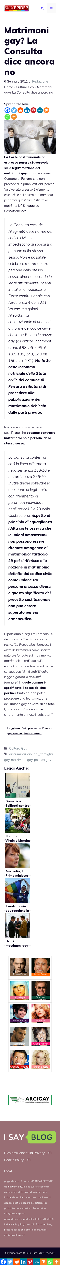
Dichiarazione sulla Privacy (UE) (28, 1153)
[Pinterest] (33, 110)
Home (8, 87)
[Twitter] (14, 110)
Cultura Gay (25, 87)
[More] (14, 117)
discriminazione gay (24, 754)
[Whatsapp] (7, 117)
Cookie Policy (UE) (17, 1160)
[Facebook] (7, 110)
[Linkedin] (27, 110)
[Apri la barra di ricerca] (42, 8)
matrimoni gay (22, 760)
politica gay (42, 760)
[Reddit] (20, 110)
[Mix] (46, 110)
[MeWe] (40, 110)
